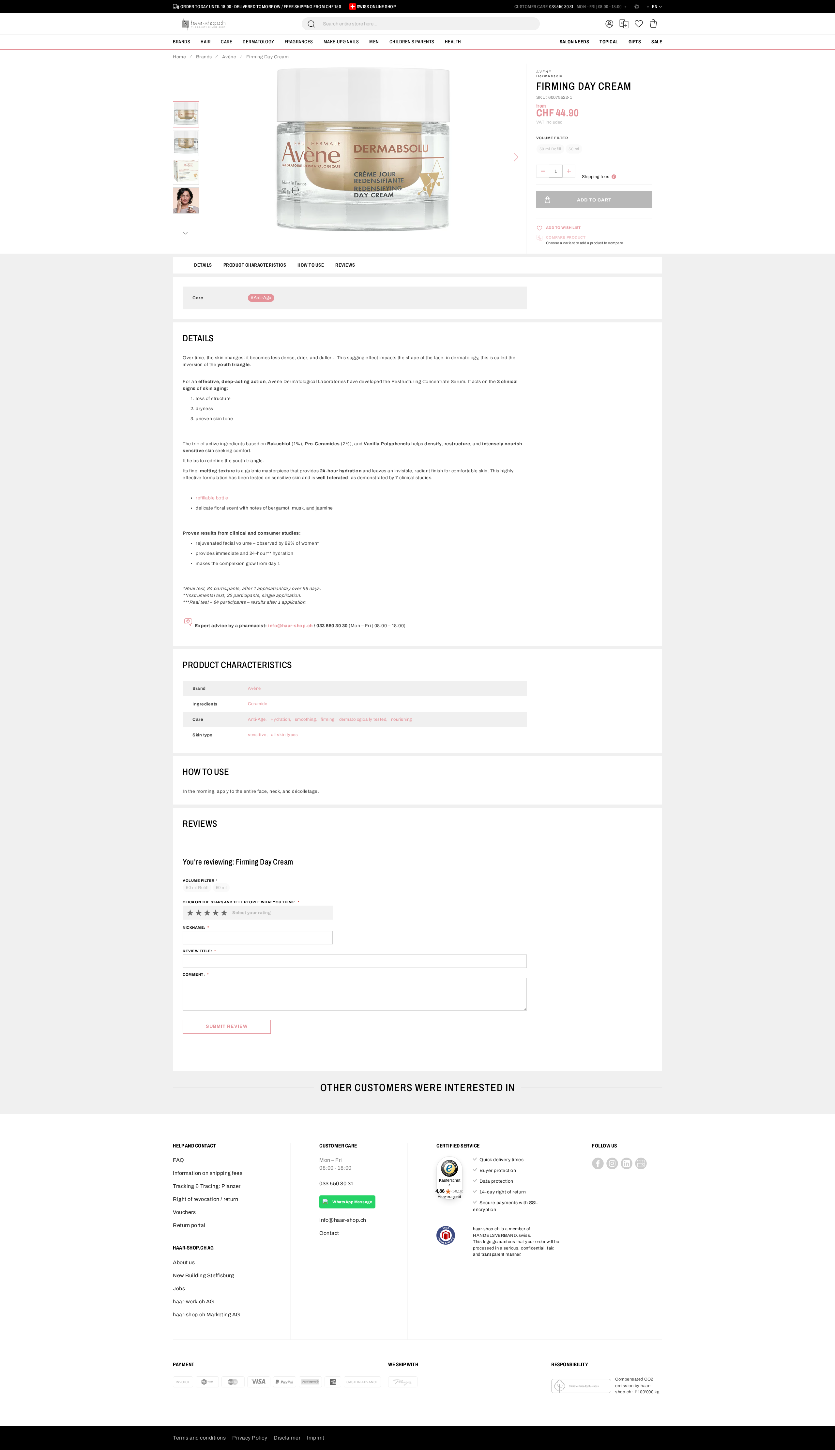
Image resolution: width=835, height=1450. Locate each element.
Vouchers (184, 1212)
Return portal (189, 1225)
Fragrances (299, 41)
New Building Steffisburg (203, 1275)
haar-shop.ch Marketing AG (206, 1314)
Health (453, 41)
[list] (362, 157)
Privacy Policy (249, 1438)
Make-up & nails (341, 41)
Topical (609, 41)
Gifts (635, 41)
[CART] (653, 24)
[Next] (516, 157)
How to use (310, 265)
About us (184, 1262)
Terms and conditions (199, 1438)
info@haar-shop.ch (290, 625)
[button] (186, 143)
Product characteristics (254, 265)
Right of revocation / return (205, 1199)
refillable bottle (212, 498)
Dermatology (258, 41)
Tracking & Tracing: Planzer (207, 1186)
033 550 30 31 (561, 6)
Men (374, 41)
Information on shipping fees (207, 1173)
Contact (329, 1233)
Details (203, 265)
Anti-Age (262, 297)
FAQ (178, 1160)
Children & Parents (411, 41)
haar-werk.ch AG (193, 1301)
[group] (594, 146)
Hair (205, 41)
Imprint (316, 1438)
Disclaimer (287, 1438)
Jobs (179, 1288)
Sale (656, 41)
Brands (181, 41)
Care (226, 41)
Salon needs (574, 41)
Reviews (345, 265)
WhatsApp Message (352, 1202)
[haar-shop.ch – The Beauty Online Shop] (204, 23)
